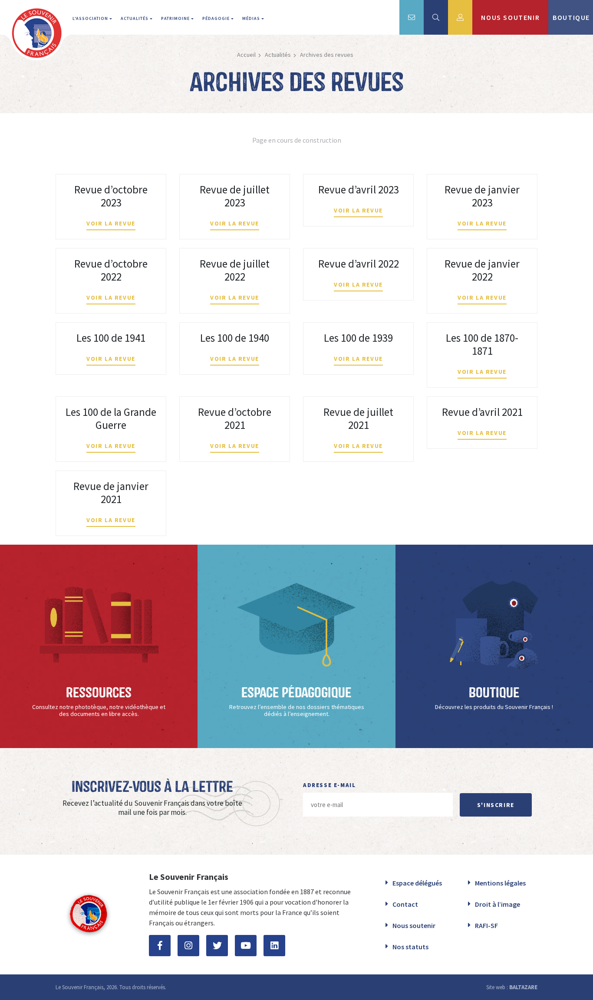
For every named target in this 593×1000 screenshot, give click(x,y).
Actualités (278, 55)
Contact (405, 904)
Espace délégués (417, 883)
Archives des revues (326, 55)
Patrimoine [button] (176, 18)
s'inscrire (495, 805)
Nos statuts (410, 946)
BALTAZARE (523, 987)
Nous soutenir (413, 925)
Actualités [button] (135, 18)
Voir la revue (110, 223)
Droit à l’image (497, 904)
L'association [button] (90, 18)
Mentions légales (500, 883)
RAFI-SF (486, 925)
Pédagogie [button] (216, 18)
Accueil (246, 55)
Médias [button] (251, 18)
